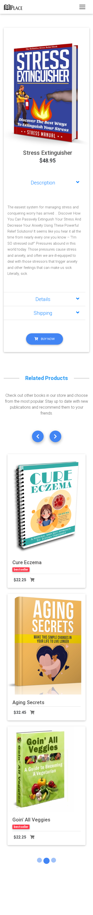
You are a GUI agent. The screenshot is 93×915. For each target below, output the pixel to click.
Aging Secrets (28, 702)
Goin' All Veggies (31, 820)
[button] (10, 95)
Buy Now (47, 339)
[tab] (44, 183)
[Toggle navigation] (82, 7)
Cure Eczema (27, 562)
